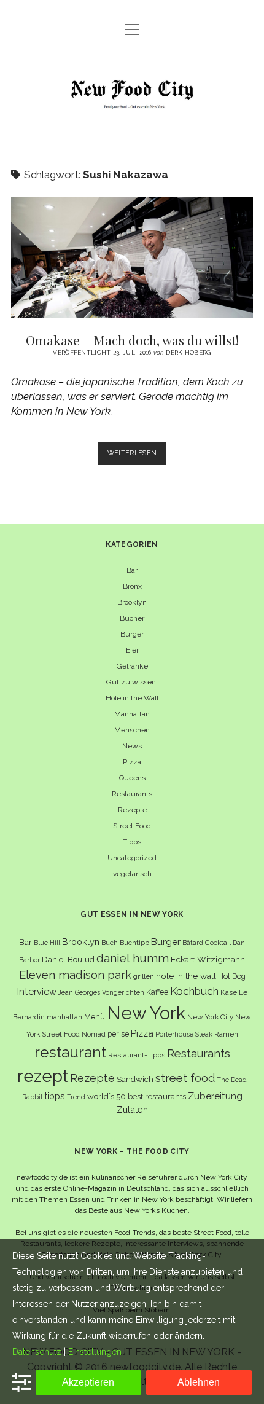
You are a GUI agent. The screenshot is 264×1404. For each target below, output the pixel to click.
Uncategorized (132, 857)
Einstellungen (95, 1352)
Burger (132, 634)
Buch (109, 942)
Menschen (132, 730)
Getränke (132, 666)
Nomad (94, 1034)
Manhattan (132, 714)
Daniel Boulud (68, 959)
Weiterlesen (137, 457)
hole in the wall (186, 976)
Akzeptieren (88, 1382)
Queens (132, 778)
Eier (132, 650)
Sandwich (135, 1079)
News (132, 746)
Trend (76, 1096)
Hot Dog (232, 976)
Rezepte (132, 810)
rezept (42, 1076)
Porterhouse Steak (183, 1034)
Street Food (132, 826)
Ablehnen (198, 1382)
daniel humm (132, 958)
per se (118, 1033)
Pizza (132, 762)
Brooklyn (132, 602)
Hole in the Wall (132, 698)
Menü (94, 1016)
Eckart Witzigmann (208, 959)
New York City (210, 1017)
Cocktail (218, 942)
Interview (36, 991)
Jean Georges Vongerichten (101, 992)
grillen (143, 976)
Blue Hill (47, 942)
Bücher (132, 618)
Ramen (226, 1034)
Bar (132, 570)
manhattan (64, 1017)
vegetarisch (132, 873)
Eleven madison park (75, 974)
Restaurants (132, 794)
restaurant (70, 1052)
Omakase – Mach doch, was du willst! (132, 257)
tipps (55, 1096)
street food (185, 1078)
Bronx (132, 586)
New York (146, 1013)
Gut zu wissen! (132, 682)
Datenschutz (36, 1352)
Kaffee (157, 992)
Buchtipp (134, 942)
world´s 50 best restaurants (136, 1096)
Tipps (132, 841)
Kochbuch (194, 991)
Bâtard (192, 942)
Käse (228, 992)
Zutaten (132, 1109)
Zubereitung (215, 1096)
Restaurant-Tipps (136, 1055)
